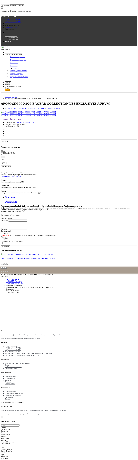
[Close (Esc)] (1, 271)
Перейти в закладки (17, 5)
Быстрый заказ (6, 166)
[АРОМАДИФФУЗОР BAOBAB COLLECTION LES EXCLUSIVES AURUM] (32, 108)
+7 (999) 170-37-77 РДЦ (13, 20)
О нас (7, 88)
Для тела (16, 68)
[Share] (3, 271)
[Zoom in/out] (7, 271)
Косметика (13, 66)
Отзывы (7, 82)
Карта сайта (9, 397)
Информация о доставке (13, 86)
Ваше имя (4, 220)
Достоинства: (5, 231)
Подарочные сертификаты (19, 77)
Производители (10, 391)
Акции (7, 399)
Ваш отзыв (4, 229)
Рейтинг (4, 237)
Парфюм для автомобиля (18, 71)
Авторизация (13, 39)
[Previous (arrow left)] (1, 273)
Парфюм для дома (16, 74)
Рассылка (8, 382)
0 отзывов (4, 119)
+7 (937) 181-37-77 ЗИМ (13, 22)
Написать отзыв (15, 119)
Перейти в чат (6, 176)
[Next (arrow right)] (3, 273)
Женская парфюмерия (17, 57)
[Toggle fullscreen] (5, 271)
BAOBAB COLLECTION (25, 122)
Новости (8, 81)
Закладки (8, 380)
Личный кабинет (11, 376)
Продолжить (5, 5)
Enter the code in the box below (12, 241)
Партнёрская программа (13, 395)
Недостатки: (5, 233)
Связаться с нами (11, 368)
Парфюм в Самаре (11, 27)
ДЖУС (7, 90)
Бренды (7, 84)
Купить (4, 163)
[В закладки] (3, 159)
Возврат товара (10, 384)
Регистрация (13, 38)
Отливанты (14, 63)
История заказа (10, 378)
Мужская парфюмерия (18, 60)
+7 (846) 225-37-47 (12, 280)
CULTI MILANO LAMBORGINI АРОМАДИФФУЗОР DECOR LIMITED (28, 258)
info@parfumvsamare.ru (12, 25)
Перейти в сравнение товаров (20, 11)
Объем (3, 151)
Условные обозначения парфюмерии (17, 363)
